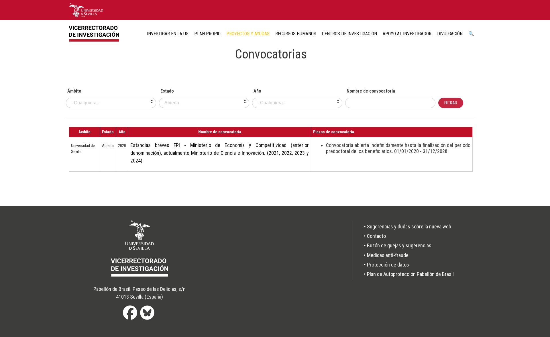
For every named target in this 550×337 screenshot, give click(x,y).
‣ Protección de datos (386, 265)
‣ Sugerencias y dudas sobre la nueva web (407, 227)
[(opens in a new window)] (86, 9)
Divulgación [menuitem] (450, 33)
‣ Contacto (375, 236)
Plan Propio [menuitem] (207, 33)
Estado (167, 91)
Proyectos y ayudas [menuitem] (248, 33)
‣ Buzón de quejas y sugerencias (397, 245)
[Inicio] (96, 34)
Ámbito (74, 91)
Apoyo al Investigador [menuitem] (407, 33)
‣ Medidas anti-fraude (386, 255)
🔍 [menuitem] (471, 33)
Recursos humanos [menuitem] (295, 33)
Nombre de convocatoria (371, 91)
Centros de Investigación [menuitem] (349, 33)
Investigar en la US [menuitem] (167, 33)
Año (257, 91)
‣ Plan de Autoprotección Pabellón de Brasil (409, 274)
